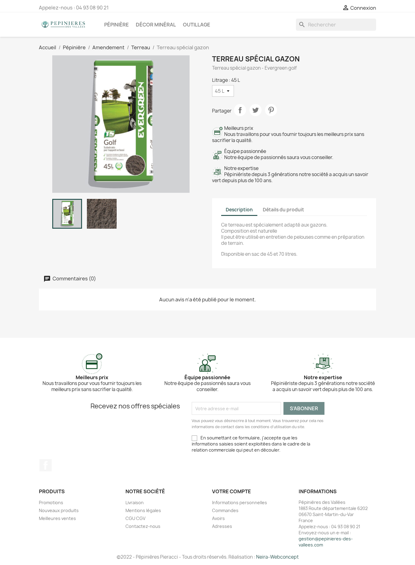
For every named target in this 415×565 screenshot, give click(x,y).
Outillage (196, 24)
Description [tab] (239, 209)
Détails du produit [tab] (283, 209)
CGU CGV (135, 518)
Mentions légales (143, 510)
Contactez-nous (142, 526)
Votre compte (231, 491)
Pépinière (116, 24)
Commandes (225, 510)
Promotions (51, 502)
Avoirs (218, 518)
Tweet (255, 110)
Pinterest (271, 110)
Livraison (134, 502)
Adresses (222, 526)
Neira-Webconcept (277, 557)
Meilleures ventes (57, 518)
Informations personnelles (239, 502)
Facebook (45, 465)
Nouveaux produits (59, 510)
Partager (240, 110)
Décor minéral (156, 24)
